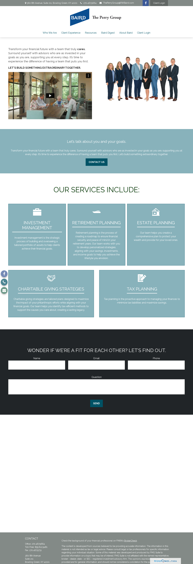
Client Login (159, 3)
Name (36, 358)
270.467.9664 (89, 3)
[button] (50, 32)
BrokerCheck (130, 540)
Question (97, 377)
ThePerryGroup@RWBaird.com (118, 3)
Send (96, 403)
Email (96, 358)
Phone (156, 358)
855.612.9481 (41, 547)
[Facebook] (146, 3)
